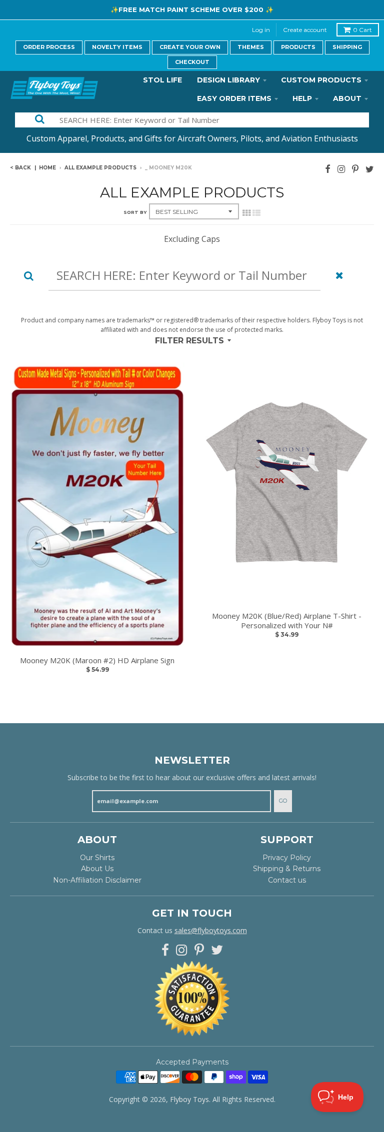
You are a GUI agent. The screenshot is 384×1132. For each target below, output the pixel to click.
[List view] (256, 212)
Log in (261, 29)
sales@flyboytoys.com (210, 930)
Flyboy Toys (189, 1099)
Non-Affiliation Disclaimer (97, 880)
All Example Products (100, 167)
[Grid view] (246, 212)
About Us (97, 868)
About (347, 98)
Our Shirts (97, 857)
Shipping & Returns (286, 868)
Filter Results (189, 340)
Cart (362, 29)
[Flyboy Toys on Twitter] (370, 168)
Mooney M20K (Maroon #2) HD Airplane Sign (97, 660)
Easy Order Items (234, 98)
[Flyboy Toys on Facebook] (327, 168)
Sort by (135, 212)
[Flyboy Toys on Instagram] (341, 168)
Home (47, 167)
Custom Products (321, 79)
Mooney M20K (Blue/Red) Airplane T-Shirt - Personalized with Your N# (287, 621)
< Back (20, 167)
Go (283, 800)
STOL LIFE (162, 79)
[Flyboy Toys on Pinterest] (355, 168)
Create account (305, 29)
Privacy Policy (286, 857)
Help (302, 98)
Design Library (228, 79)
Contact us (287, 880)
